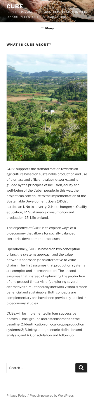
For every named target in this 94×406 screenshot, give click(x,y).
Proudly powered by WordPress (52, 395)
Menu (49, 28)
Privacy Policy (16, 395)
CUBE (15, 6)
